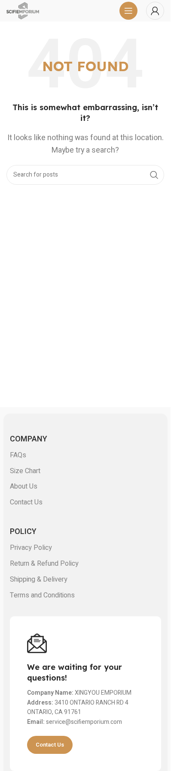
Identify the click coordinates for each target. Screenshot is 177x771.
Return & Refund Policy (44, 563)
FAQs (18, 455)
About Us (23, 486)
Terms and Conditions (42, 595)
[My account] (155, 10)
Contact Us (26, 502)
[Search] (154, 175)
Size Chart (25, 471)
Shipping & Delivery (38, 579)
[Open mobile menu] (128, 10)
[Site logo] (22, 10)
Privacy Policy (31, 548)
